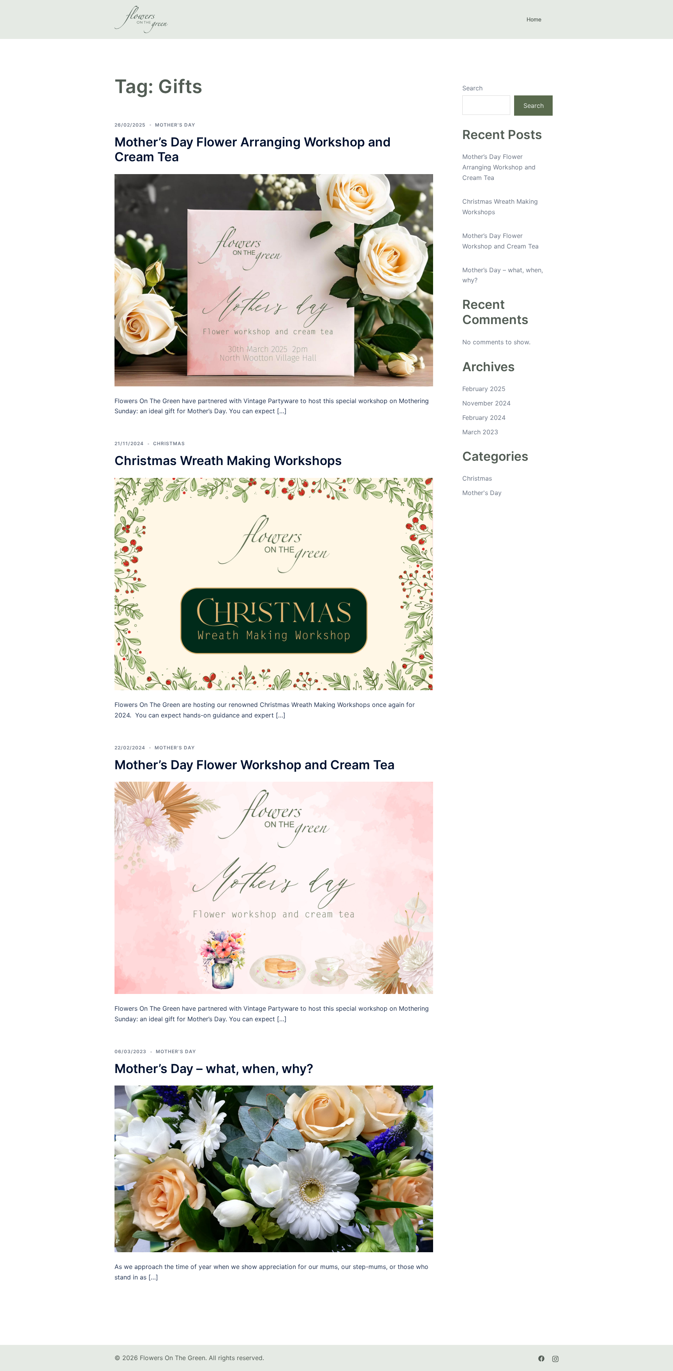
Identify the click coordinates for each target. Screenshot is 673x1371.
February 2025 (484, 389)
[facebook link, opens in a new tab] (541, 1358)
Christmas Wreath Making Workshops (228, 460)
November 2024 (486, 403)
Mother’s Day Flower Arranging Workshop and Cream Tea (253, 149)
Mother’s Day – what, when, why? (214, 1068)
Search (472, 88)
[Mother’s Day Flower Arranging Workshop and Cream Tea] (274, 279)
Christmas (169, 443)
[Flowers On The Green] (141, 19)
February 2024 (484, 417)
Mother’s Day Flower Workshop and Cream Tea (255, 764)
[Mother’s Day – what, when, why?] (274, 1168)
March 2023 (480, 432)
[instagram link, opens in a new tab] (555, 1358)
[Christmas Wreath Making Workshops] (274, 583)
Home (534, 19)
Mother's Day (175, 125)
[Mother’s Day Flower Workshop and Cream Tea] (274, 887)
